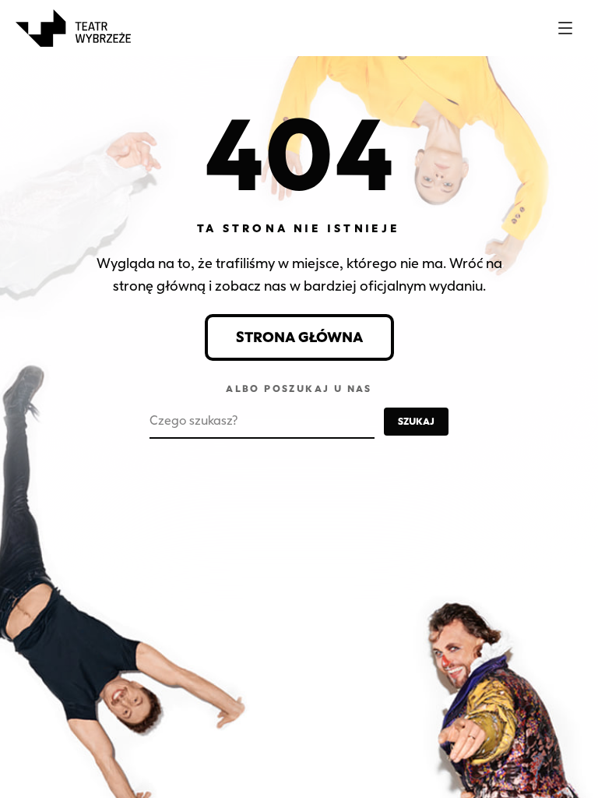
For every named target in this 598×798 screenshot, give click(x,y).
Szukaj (416, 421)
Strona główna (299, 337)
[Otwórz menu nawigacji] (565, 28)
